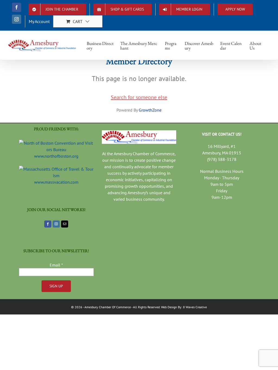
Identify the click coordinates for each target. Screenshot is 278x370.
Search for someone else (139, 97)
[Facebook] (47, 224)
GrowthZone (150, 110)
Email (56, 265)
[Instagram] (56, 224)
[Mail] (64, 224)
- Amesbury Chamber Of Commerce (106, 307)
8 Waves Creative (195, 307)
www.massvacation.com (56, 182)
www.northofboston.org (56, 156)
